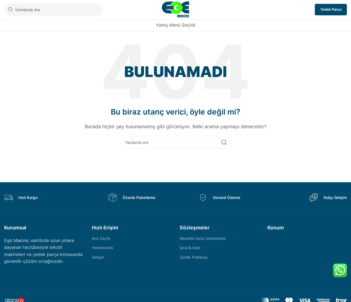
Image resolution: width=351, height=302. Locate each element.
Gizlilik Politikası (194, 257)
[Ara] (224, 142)
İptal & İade (190, 247)
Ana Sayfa (101, 238)
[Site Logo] (175, 9)
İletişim (98, 257)
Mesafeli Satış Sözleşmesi (202, 238)
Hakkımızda (102, 247)
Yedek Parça (330, 9)
